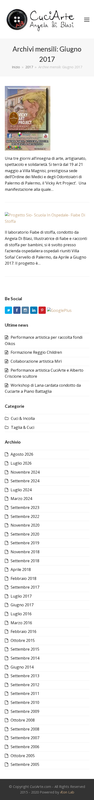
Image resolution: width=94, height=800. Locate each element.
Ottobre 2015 (23, 640)
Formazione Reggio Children (36, 352)
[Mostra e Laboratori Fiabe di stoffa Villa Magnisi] (27, 117)
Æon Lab (67, 792)
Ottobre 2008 (23, 720)
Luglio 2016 (21, 613)
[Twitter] (8, 310)
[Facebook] (16, 310)
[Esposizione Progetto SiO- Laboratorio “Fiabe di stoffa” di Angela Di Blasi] (47, 218)
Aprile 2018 (21, 569)
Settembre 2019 (25, 543)
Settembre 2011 (25, 693)
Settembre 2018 (25, 560)
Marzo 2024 (21, 498)
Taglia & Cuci (22, 427)
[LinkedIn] (33, 310)
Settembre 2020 (25, 534)
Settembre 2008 (25, 729)
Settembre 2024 (25, 481)
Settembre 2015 (25, 649)
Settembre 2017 (25, 587)
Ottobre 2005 (23, 755)
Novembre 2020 (25, 525)
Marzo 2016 (21, 622)
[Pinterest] (42, 310)
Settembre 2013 (25, 675)
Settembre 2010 (25, 702)
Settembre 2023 (25, 507)
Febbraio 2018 (23, 578)
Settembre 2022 (25, 516)
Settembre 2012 (25, 684)
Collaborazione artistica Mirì (36, 361)
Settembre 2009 (25, 711)
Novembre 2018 (25, 551)
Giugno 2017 (22, 605)
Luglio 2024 (21, 489)
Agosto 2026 (22, 454)
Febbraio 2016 (23, 631)
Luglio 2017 (21, 596)
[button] (86, 19)
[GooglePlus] (59, 310)
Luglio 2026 (21, 463)
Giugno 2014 (22, 667)
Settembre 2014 (25, 658)
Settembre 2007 (25, 737)
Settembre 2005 (25, 764)
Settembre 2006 (25, 746)
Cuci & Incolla (23, 418)
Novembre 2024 (25, 472)
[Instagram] (25, 310)
